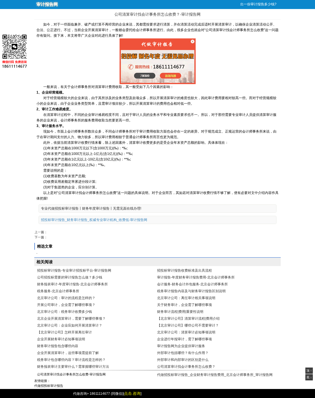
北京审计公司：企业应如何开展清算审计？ (69, 325)
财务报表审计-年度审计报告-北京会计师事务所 (72, 284)
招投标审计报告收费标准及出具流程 (184, 270)
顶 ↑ (309, 370)
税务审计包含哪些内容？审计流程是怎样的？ (71, 360)
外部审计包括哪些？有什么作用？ (182, 353)
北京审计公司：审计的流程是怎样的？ (66, 298)
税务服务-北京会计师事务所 (58, 291)
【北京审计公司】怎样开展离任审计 (64, 332)
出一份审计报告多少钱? (258, 4)
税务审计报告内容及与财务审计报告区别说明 (191, 291)
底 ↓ (309, 377)
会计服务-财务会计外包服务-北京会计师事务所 (192, 284)
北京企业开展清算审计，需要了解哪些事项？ (71, 318)
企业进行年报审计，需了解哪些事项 (184, 339)
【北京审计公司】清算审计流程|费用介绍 (188, 318)
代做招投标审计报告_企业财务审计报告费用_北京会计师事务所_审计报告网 (215, 375)
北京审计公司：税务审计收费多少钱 (64, 311)
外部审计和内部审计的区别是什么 (182, 360)
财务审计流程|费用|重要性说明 (180, 311)
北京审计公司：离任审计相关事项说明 (186, 298)
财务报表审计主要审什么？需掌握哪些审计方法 (73, 366)
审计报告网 (47, 4)
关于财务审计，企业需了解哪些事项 (184, 305)
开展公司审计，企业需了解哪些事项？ (66, 305)
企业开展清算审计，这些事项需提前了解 (68, 353)
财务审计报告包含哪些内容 (57, 346)
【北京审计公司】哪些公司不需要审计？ (188, 325)
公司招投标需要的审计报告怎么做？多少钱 (69, 277)
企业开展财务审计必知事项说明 (61, 339)
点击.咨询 (132, 393)
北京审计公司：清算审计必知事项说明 (186, 332)
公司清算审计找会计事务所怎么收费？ (186, 366)
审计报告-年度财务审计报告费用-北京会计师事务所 (196, 277)
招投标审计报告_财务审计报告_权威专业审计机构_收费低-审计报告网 (94, 220)
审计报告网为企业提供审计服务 (181, 346)
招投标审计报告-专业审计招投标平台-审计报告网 (74, 270)
